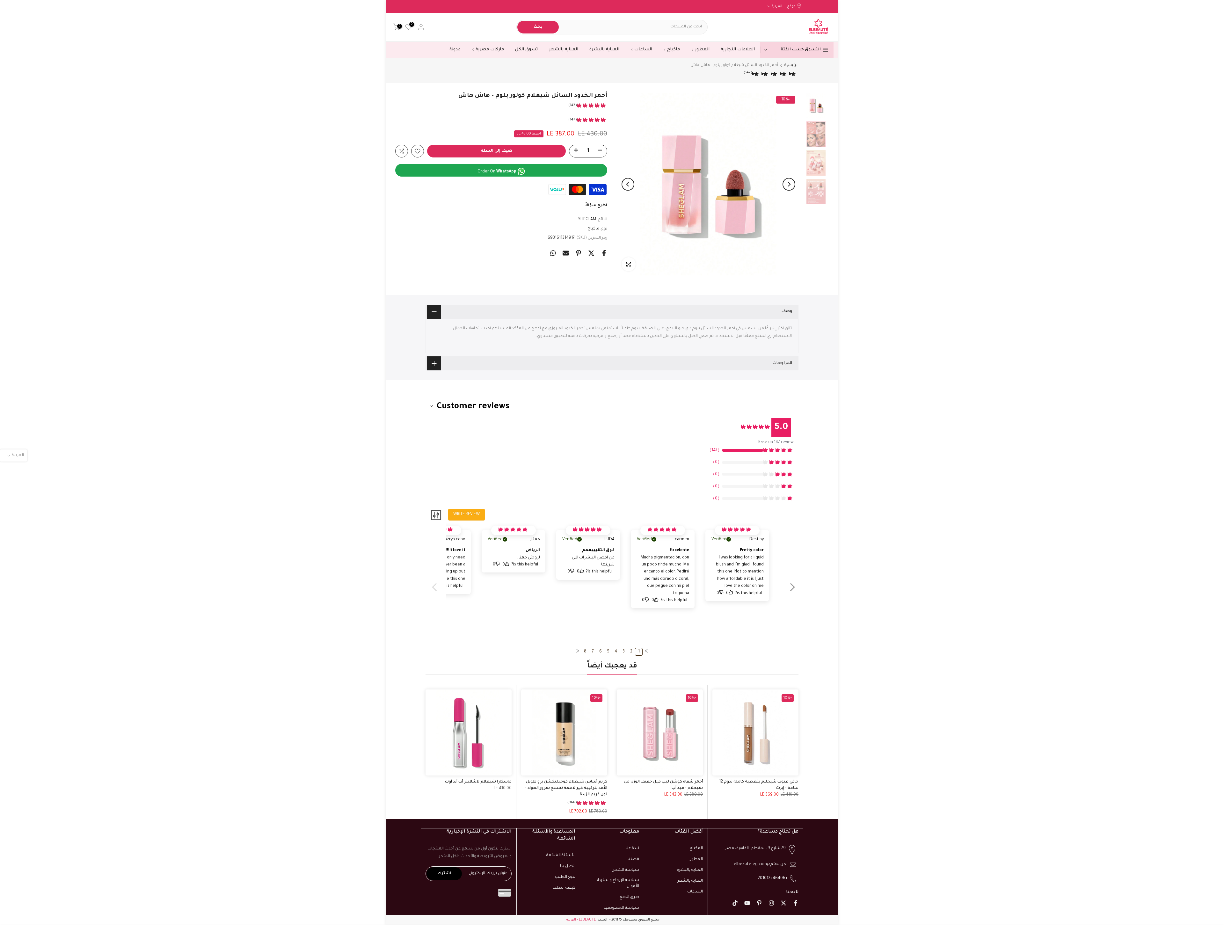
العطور (702, 49)
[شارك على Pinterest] (578, 253)
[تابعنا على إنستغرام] (771, 903)
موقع (791, 6)
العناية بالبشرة (604, 49)
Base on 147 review (776, 442)
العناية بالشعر (563, 49)
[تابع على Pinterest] (759, 903)
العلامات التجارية (738, 49)
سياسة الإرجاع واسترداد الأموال (617, 883)
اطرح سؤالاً (596, 205)
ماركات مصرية (490, 49)
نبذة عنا (632, 848)
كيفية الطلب (563, 887)
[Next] (628, 184)
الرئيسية (791, 65)
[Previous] (789, 184)
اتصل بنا (567, 866)
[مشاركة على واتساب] (553, 253)
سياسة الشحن (625, 870)
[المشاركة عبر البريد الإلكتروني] (566, 253)
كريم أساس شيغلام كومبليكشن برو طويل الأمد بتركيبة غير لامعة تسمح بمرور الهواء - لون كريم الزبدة (566, 788)
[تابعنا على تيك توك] (735, 903)
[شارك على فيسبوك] (604, 253)
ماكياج (673, 49)
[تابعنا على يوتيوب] (747, 903)
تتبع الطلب (565, 877)
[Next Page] (577, 652)
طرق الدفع (629, 897)
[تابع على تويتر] (783, 903)
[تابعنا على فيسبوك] (795, 903)
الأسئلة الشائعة (560, 855)
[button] (789, 591)
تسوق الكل (526, 49)
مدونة (455, 49)
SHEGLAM (587, 219)
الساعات (643, 49)
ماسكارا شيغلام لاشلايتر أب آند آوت (478, 782)
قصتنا (633, 859)
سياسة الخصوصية (621, 908)
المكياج (696, 848)
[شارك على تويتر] (591, 253)
